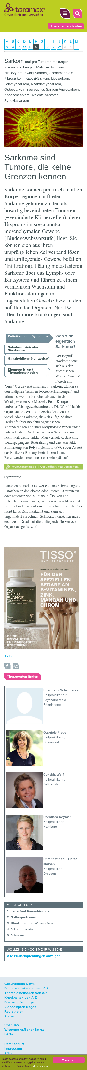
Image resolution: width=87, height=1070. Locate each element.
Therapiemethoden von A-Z (26, 993)
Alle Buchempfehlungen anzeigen (34, 956)
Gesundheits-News (19, 984)
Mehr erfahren (40, 1066)
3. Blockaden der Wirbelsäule (30, 923)
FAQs (8, 1034)
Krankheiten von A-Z (20, 997)
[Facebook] (7, 666)
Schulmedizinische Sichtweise (23, 348)
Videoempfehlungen (20, 1007)
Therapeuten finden (66, 26)
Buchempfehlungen (20, 1002)
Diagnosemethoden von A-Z (26, 988)
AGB (8, 1053)
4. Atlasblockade (20, 929)
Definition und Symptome (28, 336)
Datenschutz (14, 1044)
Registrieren (14, 1011)
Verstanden (68, 1060)
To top (8, 656)
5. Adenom (15, 935)
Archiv (9, 1016)
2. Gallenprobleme (21, 917)
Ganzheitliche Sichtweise (28, 358)
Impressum (13, 1048)
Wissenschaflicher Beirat (24, 1029)
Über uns (11, 1025)
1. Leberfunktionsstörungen (29, 911)
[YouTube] (16, 666)
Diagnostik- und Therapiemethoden (23, 371)
